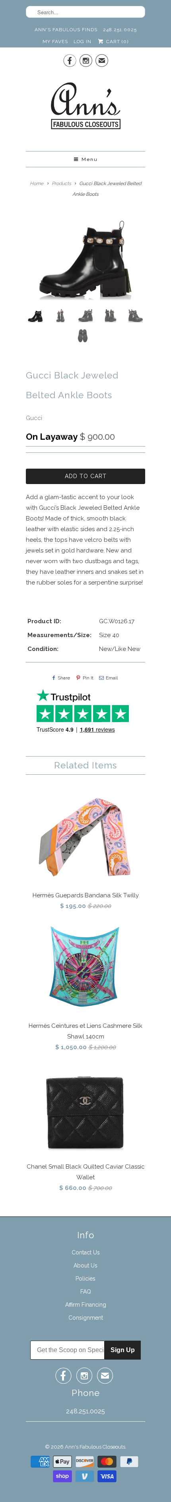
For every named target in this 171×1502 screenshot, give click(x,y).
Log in (82, 41)
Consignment (85, 1318)
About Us (85, 1265)
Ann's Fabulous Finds (66, 29)
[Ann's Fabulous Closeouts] (85, 108)
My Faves (55, 41)
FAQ (85, 1291)
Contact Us (86, 1252)
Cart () (116, 41)
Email (112, 678)
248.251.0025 (120, 29)
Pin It (88, 678)
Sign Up (123, 1350)
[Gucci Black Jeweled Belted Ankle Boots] (85, 258)
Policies (85, 1278)
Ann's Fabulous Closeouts (95, 1447)
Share (64, 678)
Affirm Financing (85, 1304)
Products (61, 183)
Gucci (34, 418)
